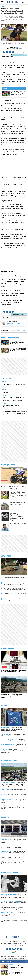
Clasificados (22, 941)
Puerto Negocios (9, 946)
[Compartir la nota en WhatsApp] (10, 52)
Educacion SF (20, 946)
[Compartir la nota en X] (7, 52)
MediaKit (24, 960)
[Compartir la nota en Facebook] (4, 52)
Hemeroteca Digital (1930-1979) (8, 956)
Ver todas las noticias (7, 418)
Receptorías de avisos (22, 956)
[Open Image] (3, 26)
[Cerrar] (25, 54)
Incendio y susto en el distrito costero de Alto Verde (14, 391)
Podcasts (9, 943)
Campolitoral (6, 941)
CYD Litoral (3, 943)
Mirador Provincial (16, 943)
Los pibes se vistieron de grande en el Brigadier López (14, 405)
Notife (14, 946)
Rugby (11, 330)
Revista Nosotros (14, 941)
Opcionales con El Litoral (15, 960)
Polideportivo (17, 330)
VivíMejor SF (24, 943)
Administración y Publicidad (11, 958)
